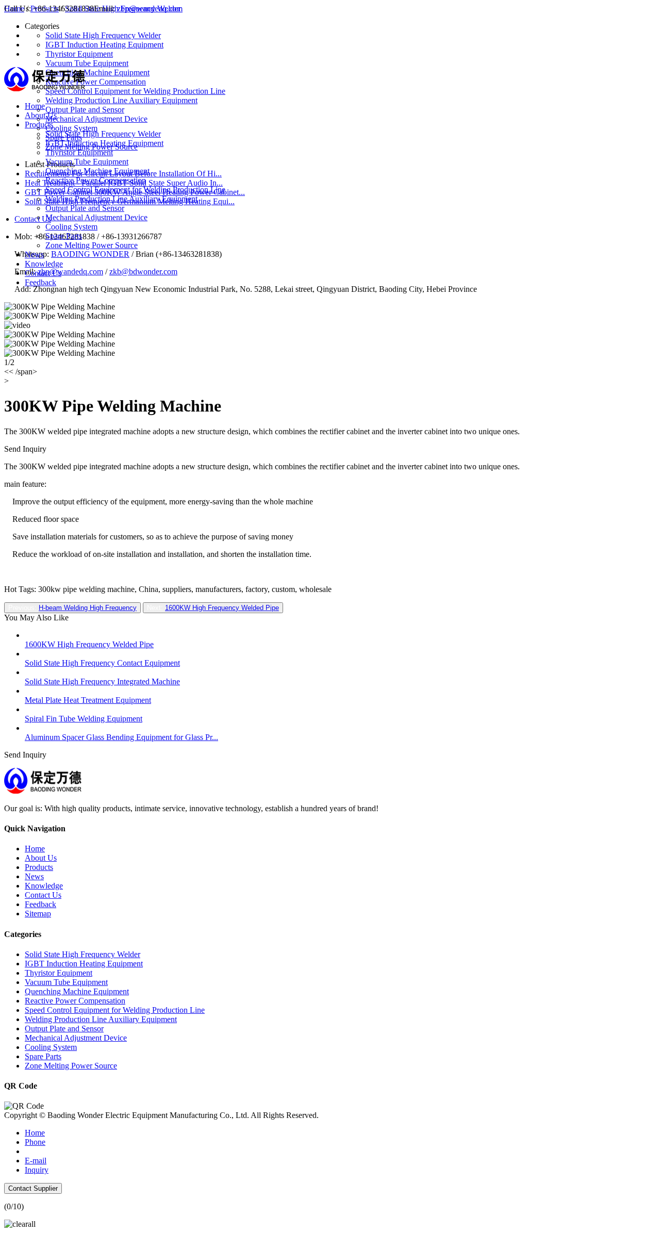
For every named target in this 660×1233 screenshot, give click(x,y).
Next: (213, 608)
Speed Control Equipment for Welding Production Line (135, 189)
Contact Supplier (33, 1188)
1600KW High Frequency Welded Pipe (222, 608)
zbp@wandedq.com (150, 8)
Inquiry (36, 1169)
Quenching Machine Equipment (97, 171)
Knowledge (44, 263)
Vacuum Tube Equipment (86, 161)
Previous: (72, 608)
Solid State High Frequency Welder (103, 133)
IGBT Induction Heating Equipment (104, 143)
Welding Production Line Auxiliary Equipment (121, 198)
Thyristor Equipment (79, 152)
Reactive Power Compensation (95, 180)
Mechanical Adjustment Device (96, 217)
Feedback (40, 282)
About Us (41, 115)
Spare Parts (63, 236)
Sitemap (38, 913)
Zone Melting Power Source (91, 245)
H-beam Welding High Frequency (88, 608)
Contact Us (43, 273)
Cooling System (71, 226)
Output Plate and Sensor (84, 208)
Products (39, 124)
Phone (35, 1142)
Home (35, 106)
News (34, 254)
